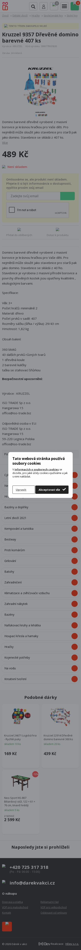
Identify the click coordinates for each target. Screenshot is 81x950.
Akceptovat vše (49, 490)
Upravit (21, 490)
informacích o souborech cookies (37, 469)
